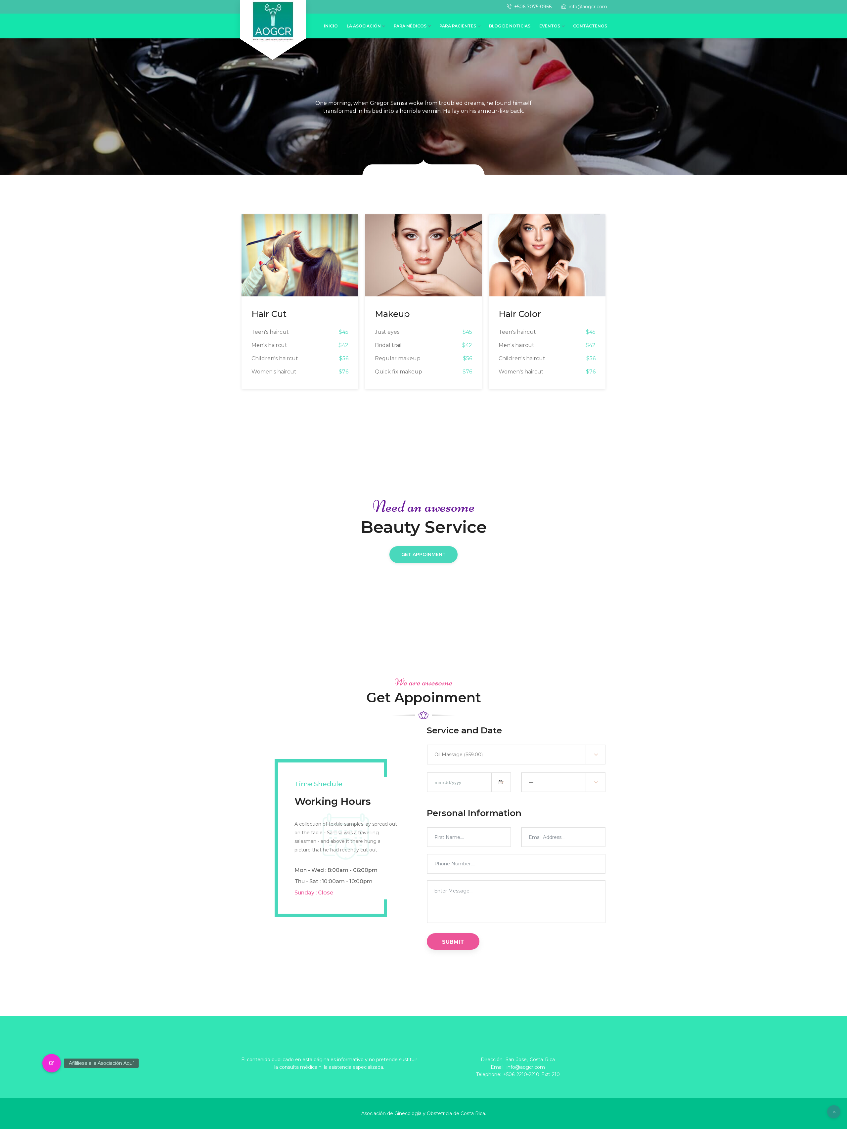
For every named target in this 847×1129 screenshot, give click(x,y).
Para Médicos (410, 25)
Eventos (549, 25)
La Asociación (364, 25)
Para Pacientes (457, 25)
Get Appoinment (423, 554)
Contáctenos (590, 25)
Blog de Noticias (509, 25)
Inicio (331, 25)
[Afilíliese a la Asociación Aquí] (51, 1063)
